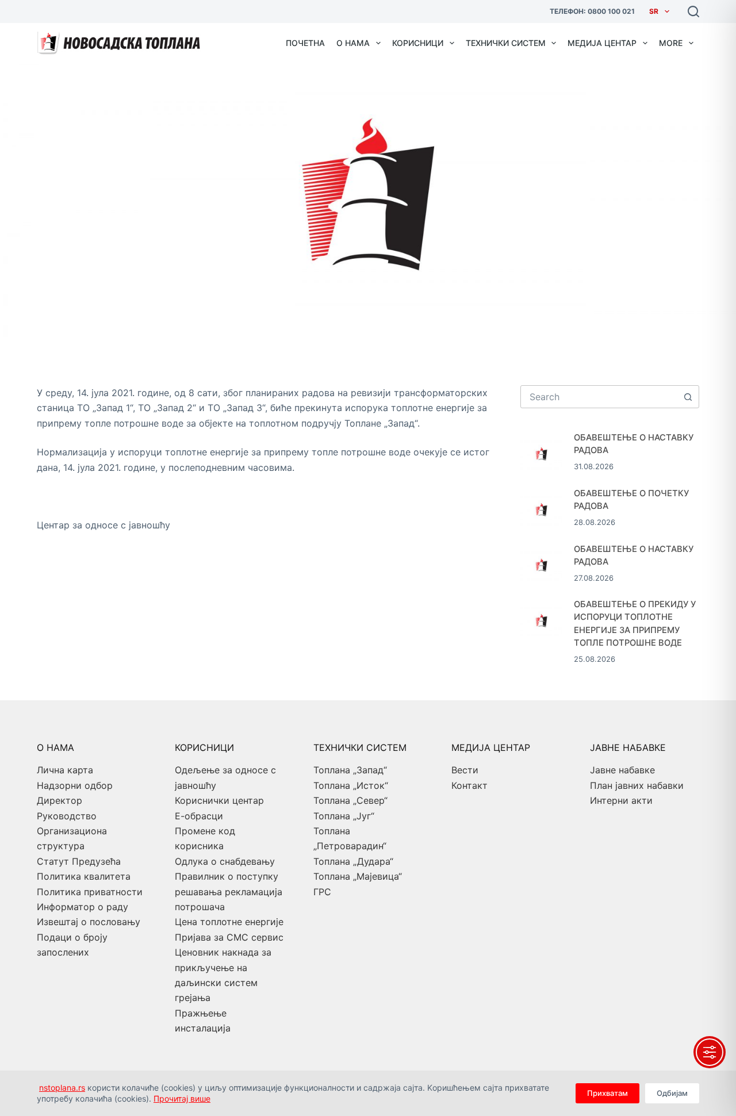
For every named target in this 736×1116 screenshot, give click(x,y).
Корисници (417, 43)
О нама (353, 43)
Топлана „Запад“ (350, 770)
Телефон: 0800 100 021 (592, 11)
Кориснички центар (219, 800)
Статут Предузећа (79, 861)
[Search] (693, 11)
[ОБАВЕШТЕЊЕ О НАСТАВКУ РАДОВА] (541, 452)
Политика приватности (90, 892)
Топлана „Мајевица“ (357, 876)
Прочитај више (182, 1098)
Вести (464, 770)
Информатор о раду (82, 906)
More (671, 43)
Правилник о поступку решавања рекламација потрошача (228, 891)
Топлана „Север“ (350, 800)
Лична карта (65, 770)
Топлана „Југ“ (343, 816)
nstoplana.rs (62, 1087)
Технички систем (506, 43)
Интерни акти (621, 800)
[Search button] (688, 397)
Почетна (305, 43)
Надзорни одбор (75, 785)
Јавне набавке (622, 770)
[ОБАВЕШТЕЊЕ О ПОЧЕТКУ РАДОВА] (541, 508)
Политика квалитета (84, 876)
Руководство (67, 816)
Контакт (469, 785)
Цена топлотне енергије (229, 921)
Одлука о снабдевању (225, 861)
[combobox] (599, 396)
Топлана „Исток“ (350, 785)
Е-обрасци (199, 816)
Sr (653, 11)
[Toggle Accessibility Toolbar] (709, 1052)
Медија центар (602, 43)
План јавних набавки (637, 785)
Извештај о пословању (88, 921)
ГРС (322, 892)
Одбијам (672, 1093)
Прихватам (607, 1093)
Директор (59, 800)
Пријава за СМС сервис (229, 937)
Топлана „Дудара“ (353, 861)
